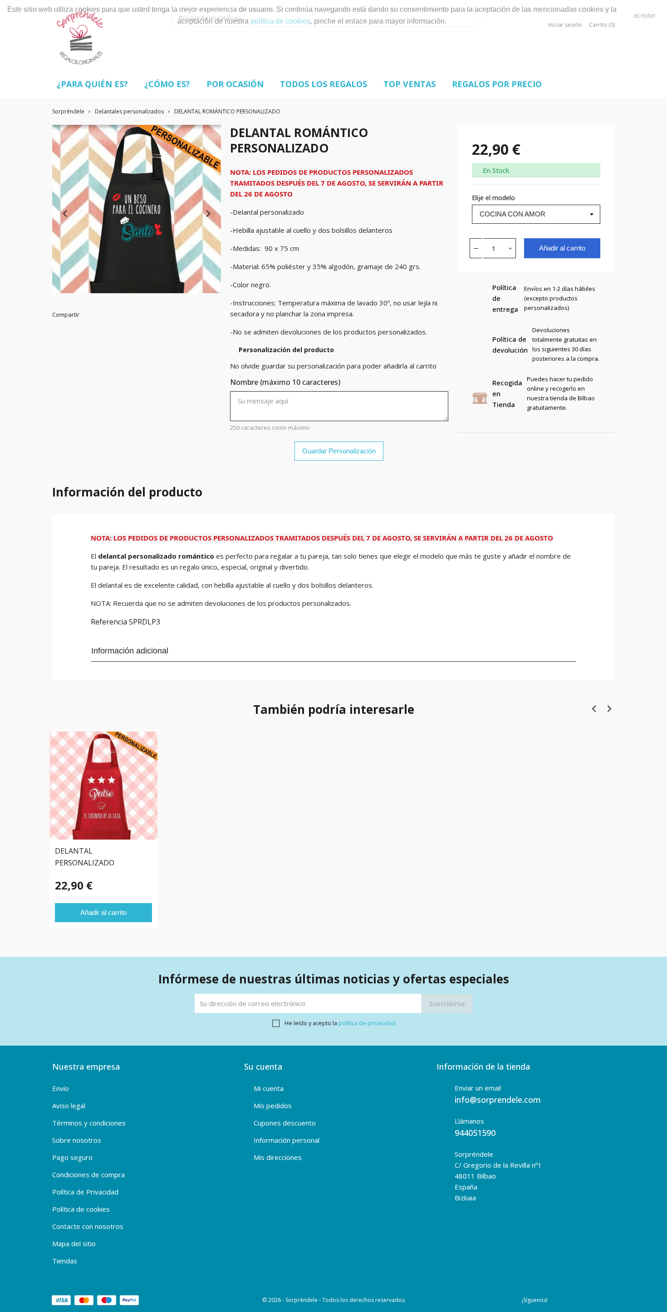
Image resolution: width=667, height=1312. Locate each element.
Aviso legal (68, 1105)
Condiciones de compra (88, 1174)
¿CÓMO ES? (167, 84)
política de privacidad (366, 1023)
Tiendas (64, 1260)
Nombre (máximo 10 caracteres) (285, 382)
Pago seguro (72, 1157)
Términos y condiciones (89, 1122)
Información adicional (129, 650)
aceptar (644, 15)
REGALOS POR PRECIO (497, 84)
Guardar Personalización (339, 451)
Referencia (109, 622)
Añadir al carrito (562, 248)
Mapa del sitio (74, 1243)
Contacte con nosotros (87, 1226)
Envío (60, 1088)
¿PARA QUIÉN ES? (92, 84)
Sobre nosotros (76, 1140)
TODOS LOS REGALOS (323, 84)
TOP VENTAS (409, 84)
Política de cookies (81, 1209)
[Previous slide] (65, 214)
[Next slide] (207, 214)
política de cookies (280, 21)
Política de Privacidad (85, 1191)
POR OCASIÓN (235, 84)
